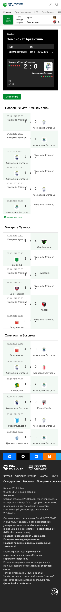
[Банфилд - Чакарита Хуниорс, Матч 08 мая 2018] (17, 65)
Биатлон (44, 475)
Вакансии (8, 495)
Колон (44, 310)
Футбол (11, 34)
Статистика (12, 96)
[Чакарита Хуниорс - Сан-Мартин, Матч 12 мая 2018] (19, 65)
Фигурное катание (25, 475)
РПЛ (36, 12)
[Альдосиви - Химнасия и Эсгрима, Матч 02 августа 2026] (47, 76)
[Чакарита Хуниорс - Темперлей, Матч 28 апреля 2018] (15, 65)
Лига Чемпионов (23, 12)
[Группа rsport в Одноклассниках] (49, 456)
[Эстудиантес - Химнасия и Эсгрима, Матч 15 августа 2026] (52, 76)
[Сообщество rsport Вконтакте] (36, 456)
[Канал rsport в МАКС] (9, 456)
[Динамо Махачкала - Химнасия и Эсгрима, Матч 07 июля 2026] (41, 76)
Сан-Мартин (44, 247)
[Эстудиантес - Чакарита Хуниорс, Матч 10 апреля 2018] (9, 65)
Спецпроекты (11, 481)
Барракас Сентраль (44, 373)
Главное (7, 12)
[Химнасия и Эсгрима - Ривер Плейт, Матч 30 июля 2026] (45, 76)
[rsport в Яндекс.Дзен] (23, 456)
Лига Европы (48, 12)
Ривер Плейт (44, 408)
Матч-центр (8, 20)
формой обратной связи (17, 583)
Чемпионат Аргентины (25, 39)
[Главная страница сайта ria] (4, 4)
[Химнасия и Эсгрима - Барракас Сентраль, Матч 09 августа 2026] (49, 76)
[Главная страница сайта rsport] (20, 4)
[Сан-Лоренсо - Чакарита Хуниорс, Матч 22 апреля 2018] (13, 65)
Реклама (28, 481)
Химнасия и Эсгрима (42, 73)
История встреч (13, 217)
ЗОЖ (55, 475)
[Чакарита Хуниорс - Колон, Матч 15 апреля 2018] (11, 65)
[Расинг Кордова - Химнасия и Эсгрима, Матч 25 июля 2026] (43, 76)
